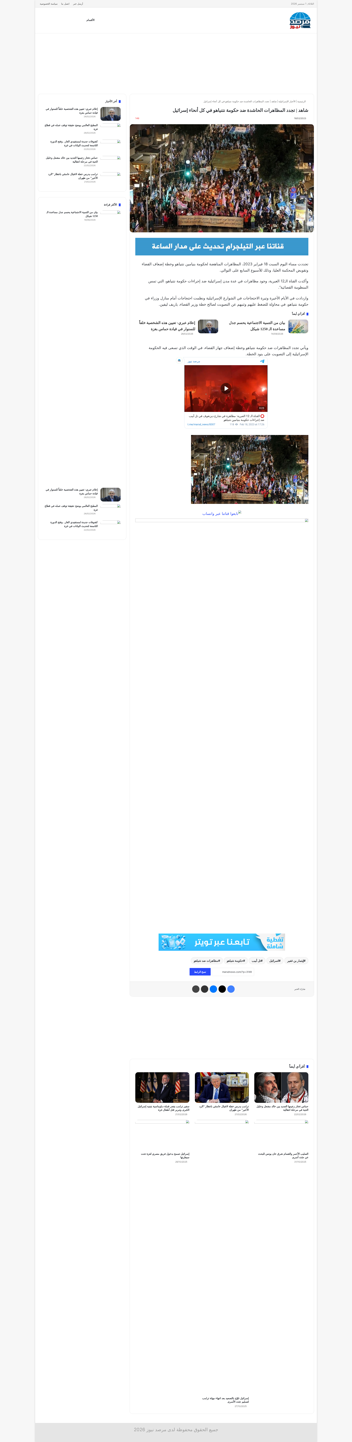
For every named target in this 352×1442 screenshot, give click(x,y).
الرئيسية (302, 101)
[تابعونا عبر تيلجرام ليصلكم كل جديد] (221, 246)
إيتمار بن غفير (295, 960)
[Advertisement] (176, 62)
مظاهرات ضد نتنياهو (206, 960)
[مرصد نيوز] (300, 20)
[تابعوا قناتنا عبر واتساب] (221, 513)
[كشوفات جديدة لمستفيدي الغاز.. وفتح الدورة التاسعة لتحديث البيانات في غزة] (110, 146)
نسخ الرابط (200, 971)
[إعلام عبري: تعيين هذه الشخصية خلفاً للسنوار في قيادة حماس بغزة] (208, 326)
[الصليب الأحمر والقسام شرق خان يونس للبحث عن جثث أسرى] (281, 1135)
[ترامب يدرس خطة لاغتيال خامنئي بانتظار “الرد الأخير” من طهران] (222, 1087)
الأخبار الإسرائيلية (287, 101)
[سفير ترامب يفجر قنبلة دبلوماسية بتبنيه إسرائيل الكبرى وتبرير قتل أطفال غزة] (162, 1087)
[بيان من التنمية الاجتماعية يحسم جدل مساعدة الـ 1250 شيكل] (298, 326)
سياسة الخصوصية (49, 3)
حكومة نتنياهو (235, 960)
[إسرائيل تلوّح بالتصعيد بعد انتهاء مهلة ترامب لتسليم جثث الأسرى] (222, 1257)
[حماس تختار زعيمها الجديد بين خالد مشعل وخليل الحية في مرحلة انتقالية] (281, 1087)
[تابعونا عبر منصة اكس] (222, 942)
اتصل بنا (65, 3)
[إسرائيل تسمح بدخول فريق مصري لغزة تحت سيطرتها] (162, 1135)
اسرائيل (274, 960)
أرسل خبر (78, 3)
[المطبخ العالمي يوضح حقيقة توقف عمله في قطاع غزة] (110, 130)
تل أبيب (256, 960)
